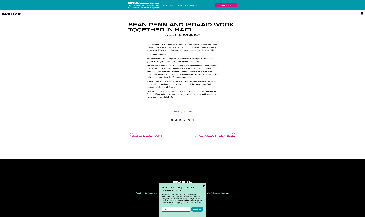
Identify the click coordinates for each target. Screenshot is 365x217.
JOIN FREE (197, 209)
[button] (203, 185)
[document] (182, 108)
